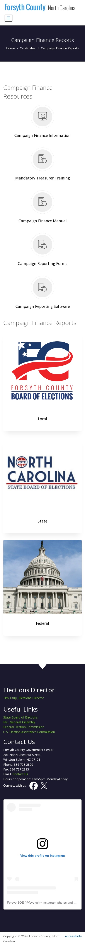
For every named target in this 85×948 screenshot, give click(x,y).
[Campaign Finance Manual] (42, 208)
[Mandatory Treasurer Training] (42, 165)
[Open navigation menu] (8, 18)
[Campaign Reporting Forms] (42, 251)
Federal (42, 623)
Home (10, 48)
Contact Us (20, 774)
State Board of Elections (20, 717)
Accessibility (73, 936)
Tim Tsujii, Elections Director (23, 698)
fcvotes (34, 902)
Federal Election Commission (23, 727)
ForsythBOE (15, 902)
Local (42, 418)
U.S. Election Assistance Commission (29, 732)
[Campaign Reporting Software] (42, 294)
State (42, 521)
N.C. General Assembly (19, 722)
